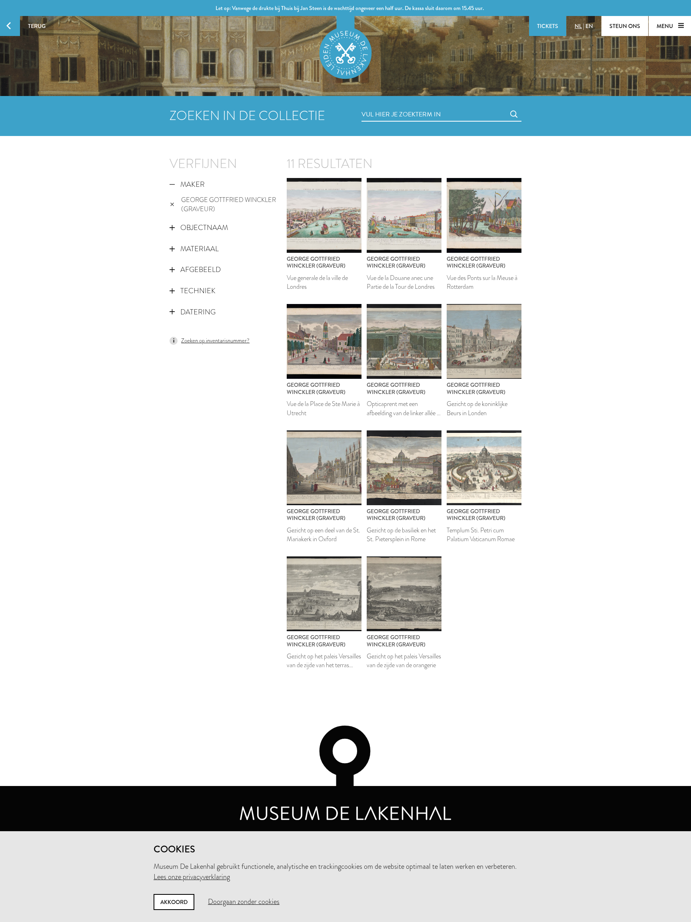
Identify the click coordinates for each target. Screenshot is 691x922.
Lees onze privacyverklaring (192, 877)
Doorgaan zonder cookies (244, 901)
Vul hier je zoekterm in (386, 105)
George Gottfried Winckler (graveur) (228, 204)
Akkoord (174, 902)
